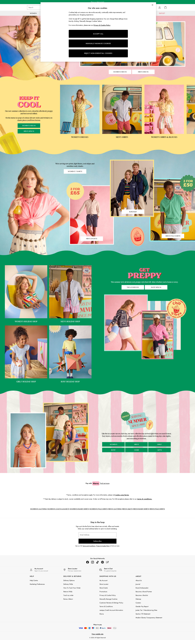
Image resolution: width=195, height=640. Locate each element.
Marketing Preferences (37, 584)
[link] (159, 7)
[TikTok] (97, 562)
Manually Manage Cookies (108, 599)
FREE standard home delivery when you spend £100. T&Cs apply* (97, 2)
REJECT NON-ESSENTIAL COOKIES (98, 53)
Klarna (102, 614)
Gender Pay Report (142, 606)
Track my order (68, 595)
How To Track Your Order (72, 588)
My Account (103, 580)
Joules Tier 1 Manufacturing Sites (146, 610)
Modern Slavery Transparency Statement (149, 617)
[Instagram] (92, 562)
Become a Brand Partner (144, 591)
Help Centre (34, 580)
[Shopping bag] (165, 7)
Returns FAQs (67, 591)
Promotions (103, 591)
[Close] (152, 4)
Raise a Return (68, 599)
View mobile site (97, 634)
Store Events (104, 588)
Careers (138, 603)
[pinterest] (102, 562)
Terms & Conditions (106, 606)
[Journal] (107, 562)
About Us (139, 580)
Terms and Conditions (89, 546)
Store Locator (104, 584)
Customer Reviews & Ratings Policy (111, 603)
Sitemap (138, 599)
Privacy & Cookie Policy (103, 546)
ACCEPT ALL (98, 34)
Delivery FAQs (68, 584)
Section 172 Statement (143, 614)
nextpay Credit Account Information (111, 610)
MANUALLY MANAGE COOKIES (98, 43)
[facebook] (87, 562)
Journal (138, 584)
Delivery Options (69, 580)
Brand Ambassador (142, 588)
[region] (98, 32)
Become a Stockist (142, 595)
